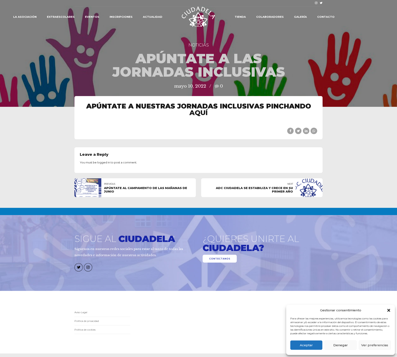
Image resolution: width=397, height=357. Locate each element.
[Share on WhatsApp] (314, 131)
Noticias (198, 45)
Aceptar (306, 345)
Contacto (326, 16)
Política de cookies (85, 329)
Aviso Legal (80, 312)
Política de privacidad (86, 321)
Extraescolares (61, 16)
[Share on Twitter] (298, 131)
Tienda (240, 16)
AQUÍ (198, 113)
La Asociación (25, 16)
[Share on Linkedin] (306, 131)
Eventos (92, 16)
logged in (103, 162)
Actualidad (152, 16)
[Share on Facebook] (290, 131)
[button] (389, 310)
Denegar (340, 345)
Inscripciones (121, 16)
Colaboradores (270, 16)
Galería (300, 16)
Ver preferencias (374, 345)
